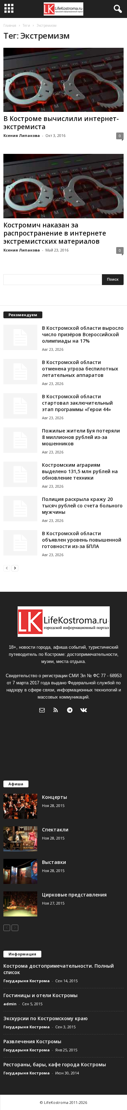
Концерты (54, 797)
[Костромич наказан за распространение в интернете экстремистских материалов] (63, 186)
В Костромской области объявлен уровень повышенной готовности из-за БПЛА (81, 539)
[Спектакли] (20, 839)
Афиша (15, 783)
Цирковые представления (74, 894)
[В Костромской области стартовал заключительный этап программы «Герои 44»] (20, 406)
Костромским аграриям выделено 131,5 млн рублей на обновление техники (80, 471)
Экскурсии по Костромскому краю (45, 1018)
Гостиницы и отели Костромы (40, 995)
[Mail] (43, 710)
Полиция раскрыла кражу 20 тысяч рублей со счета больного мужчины (82, 505)
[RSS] (57, 710)
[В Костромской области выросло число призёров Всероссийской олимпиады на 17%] (20, 337)
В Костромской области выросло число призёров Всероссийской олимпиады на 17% (83, 334)
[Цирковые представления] (20, 904)
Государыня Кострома (26, 980)
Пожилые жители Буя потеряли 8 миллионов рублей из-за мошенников (81, 437)
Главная (9, 25)
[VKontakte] (84, 710)
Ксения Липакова (21, 135)
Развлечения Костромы (32, 1041)
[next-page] (15, 567)
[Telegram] (71, 710)
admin (10, 1003)
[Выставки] (20, 871)
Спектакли (55, 829)
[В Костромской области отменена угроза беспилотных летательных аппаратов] (20, 371)
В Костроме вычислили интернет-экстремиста (61, 122)
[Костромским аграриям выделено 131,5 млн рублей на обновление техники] (20, 474)
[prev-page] (6, 567)
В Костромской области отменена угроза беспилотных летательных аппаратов (80, 368)
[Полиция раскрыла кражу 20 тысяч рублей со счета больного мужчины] (20, 508)
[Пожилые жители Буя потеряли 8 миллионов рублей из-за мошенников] (20, 440)
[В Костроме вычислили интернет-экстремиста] (63, 80)
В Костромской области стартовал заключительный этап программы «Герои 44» (77, 402)
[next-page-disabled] (15, 927)
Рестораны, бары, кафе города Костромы (54, 1064)
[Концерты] (20, 806)
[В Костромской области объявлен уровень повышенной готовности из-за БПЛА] (20, 543)
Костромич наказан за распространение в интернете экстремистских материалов (54, 233)
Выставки (54, 862)
